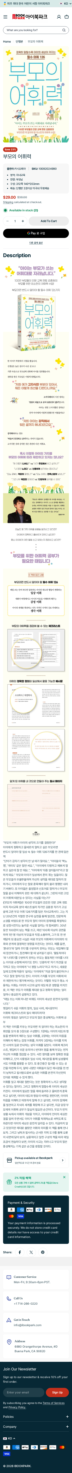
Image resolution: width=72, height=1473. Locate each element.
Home (7, 41)
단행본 (19, 41)
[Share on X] (31, 1252)
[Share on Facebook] (19, 1252)
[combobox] (36, 30)
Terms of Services (54, 1403)
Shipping (8, 202)
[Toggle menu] (5, 17)
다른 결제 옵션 (36, 242)
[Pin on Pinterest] (42, 1252)
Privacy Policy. (17, 1407)
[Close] (64, 1177)
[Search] (64, 30)
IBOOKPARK (22, 1466)
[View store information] (63, 1160)
